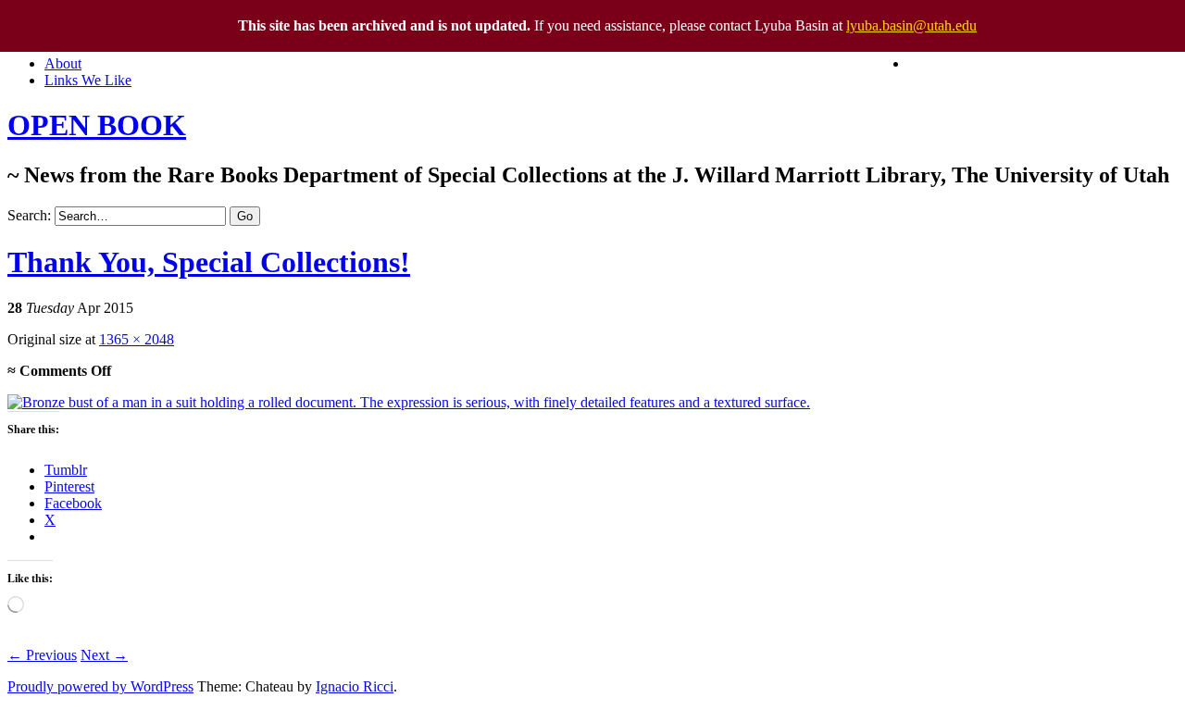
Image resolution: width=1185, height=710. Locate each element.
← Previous (42, 655)
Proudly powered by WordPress (100, 686)
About (62, 63)
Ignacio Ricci (354, 686)
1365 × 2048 (136, 339)
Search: (29, 215)
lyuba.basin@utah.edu (911, 25)
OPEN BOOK (96, 125)
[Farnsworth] (408, 402)
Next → (104, 655)
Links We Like (87, 80)
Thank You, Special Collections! (208, 262)
